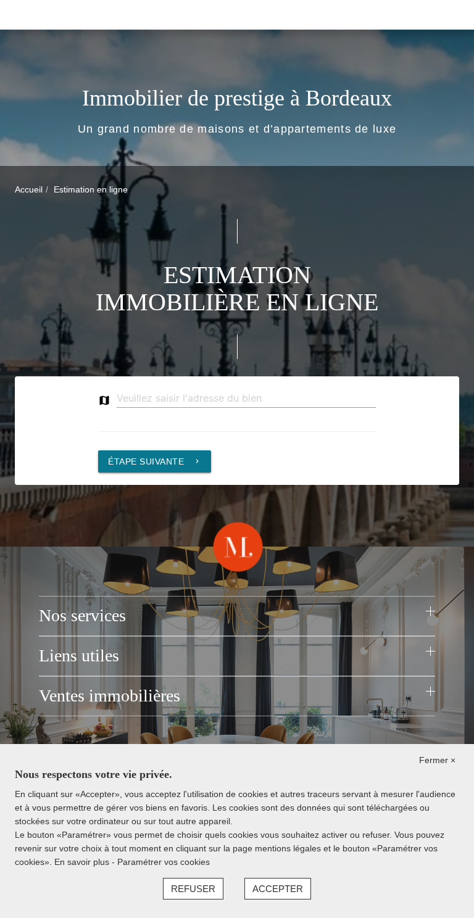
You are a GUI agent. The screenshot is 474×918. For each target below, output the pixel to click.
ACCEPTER (277, 888)
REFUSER (193, 888)
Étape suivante (154, 461)
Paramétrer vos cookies (163, 862)
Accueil (29, 189)
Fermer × (437, 760)
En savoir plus (83, 862)
